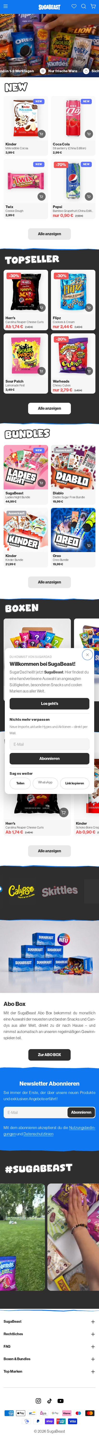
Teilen (20, 783)
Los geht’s (49, 703)
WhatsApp (45, 782)
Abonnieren (49, 758)
